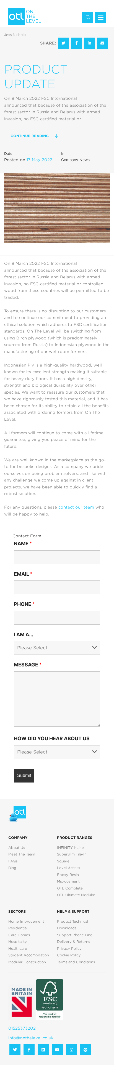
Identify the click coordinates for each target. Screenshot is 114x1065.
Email (23, 574)
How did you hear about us (52, 738)
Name (23, 543)
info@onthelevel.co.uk (30, 1038)
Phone (24, 604)
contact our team (76, 507)
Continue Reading (30, 136)
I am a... (23, 634)
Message (28, 665)
